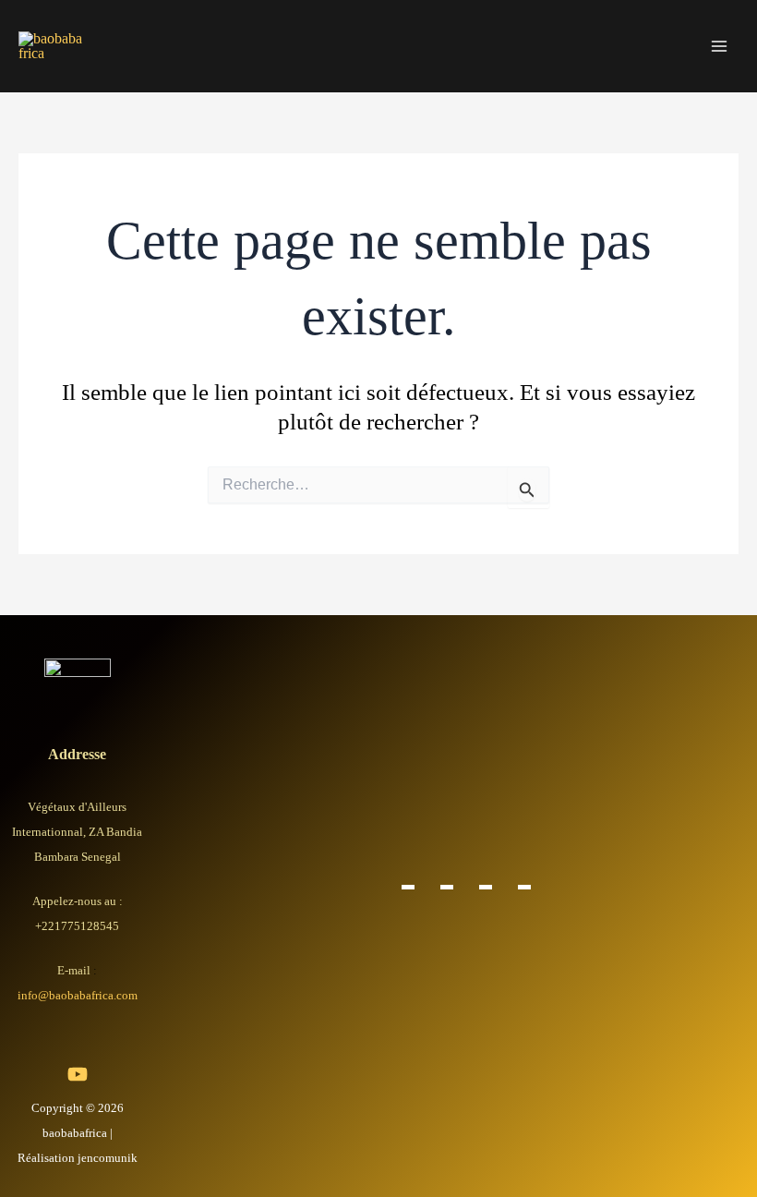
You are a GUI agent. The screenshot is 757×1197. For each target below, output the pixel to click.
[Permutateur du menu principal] (719, 46)
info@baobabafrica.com (78, 995)
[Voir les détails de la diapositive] (408, 887)
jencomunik (108, 1158)
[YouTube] (77, 1074)
